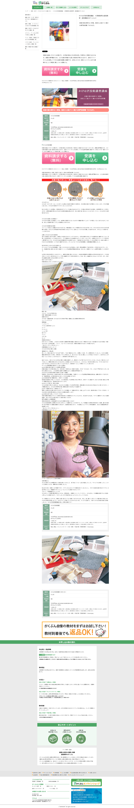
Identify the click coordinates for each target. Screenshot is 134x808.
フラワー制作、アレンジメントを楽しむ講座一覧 (32, 43)
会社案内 (35, 775)
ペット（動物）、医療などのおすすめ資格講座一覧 (32, 38)
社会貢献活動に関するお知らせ (79, 773)
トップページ (37, 7)
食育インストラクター (37, 788)
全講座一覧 (49, 7)
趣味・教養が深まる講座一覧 (32, 47)
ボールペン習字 (35, 786)
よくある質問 (72, 7)
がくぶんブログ (84, 7)
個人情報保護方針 (44, 775)
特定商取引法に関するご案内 (59, 775)
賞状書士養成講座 (52, 781)
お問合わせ (96, 7)
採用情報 (56, 773)
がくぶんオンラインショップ (77, 775)
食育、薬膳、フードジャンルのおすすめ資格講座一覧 (32, 24)
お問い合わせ (93, 773)
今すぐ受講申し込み (61, 7)
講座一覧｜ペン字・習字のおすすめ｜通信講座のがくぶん (32, 19)
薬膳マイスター (50, 786)
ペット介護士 (52, 788)
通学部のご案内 (37, 773)
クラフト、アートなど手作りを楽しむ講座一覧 (31, 34)
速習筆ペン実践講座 (36, 781)
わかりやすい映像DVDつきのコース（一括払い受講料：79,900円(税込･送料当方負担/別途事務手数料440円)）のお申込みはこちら (74, 169)
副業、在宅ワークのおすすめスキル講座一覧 (32, 29)
